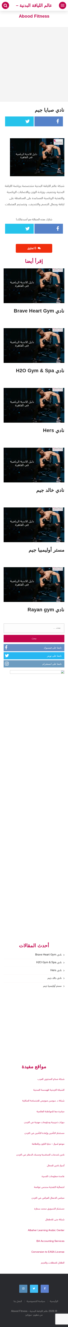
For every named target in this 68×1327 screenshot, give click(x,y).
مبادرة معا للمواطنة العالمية (50, 1111)
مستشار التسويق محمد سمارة (49, 1208)
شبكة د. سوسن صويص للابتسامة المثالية (43, 1100)
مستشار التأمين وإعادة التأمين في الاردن (44, 1133)
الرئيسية (54, 1301)
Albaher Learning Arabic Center (46, 1230)
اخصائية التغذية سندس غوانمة (49, 1187)
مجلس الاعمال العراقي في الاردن (48, 1198)
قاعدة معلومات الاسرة (53, 1176)
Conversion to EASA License (47, 1252)
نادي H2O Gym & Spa (49, 962)
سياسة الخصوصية (36, 1301)
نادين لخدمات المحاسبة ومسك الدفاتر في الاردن (40, 1154)
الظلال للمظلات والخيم (52, 1262)
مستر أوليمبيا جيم (52, 986)
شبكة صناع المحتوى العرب (51, 1079)
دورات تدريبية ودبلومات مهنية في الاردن (44, 1122)
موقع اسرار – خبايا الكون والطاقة (48, 1144)
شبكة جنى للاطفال (54, 1219)
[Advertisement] (34, 64)
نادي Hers (56, 970)
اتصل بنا (18, 1301)
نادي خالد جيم (55, 978)
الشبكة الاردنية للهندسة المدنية (48, 1090)
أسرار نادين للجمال (55, 1165)
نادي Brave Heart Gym (48, 954)
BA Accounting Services (50, 1241)
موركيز (28, 1315)
